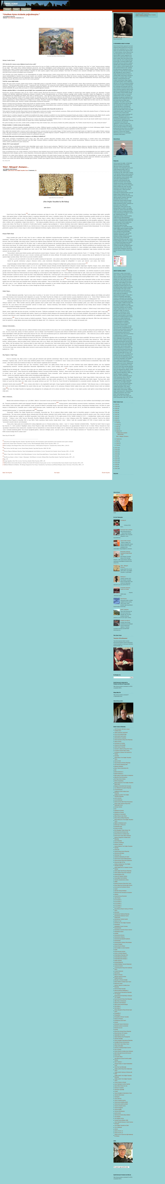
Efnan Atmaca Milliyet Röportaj (122, 817)
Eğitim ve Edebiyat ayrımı (120, 823)
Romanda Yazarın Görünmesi (121, 1024)
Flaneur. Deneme (119, 844)
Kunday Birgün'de (119, 962)
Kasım (117, 424)
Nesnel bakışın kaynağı (120, 988)
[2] (3, 443)
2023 (116, 410)
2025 (116, 406)
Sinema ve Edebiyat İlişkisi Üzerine (123, 1047)
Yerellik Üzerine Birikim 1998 (121, 1120)
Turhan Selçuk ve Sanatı (120, 1082)
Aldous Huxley (118, 741)
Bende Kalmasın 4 (119, 773)
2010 (116, 462)
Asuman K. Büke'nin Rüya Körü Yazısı (123, 748)
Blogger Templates (139, 14)
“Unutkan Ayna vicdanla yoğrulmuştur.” (21, 14)
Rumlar (116, 1029)
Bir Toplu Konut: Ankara (120, 779)
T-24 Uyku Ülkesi (118, 1056)
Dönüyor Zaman (118, 807)
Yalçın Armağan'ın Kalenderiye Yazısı (123, 1093)
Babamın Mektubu (119, 766)
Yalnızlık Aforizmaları (119, 1095)
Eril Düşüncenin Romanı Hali (121, 832)
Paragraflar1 (117, 1015)
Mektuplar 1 (123, 576)
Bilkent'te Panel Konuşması (121, 777)
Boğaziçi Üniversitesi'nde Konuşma (123, 786)
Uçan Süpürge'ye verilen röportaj (122, 1084)
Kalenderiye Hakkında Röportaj (122, 914)
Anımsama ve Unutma (120, 743)
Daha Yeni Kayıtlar (7, 472)
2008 (116, 466)
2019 (116, 418)
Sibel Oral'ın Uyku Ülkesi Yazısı (122, 1044)
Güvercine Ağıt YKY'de (120, 862)
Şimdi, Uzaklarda (124, 609)
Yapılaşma (117, 1096)
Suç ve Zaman (118, 1049)
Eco (115, 808)
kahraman (117, 912)
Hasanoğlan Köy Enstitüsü (121, 878)
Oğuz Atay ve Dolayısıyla (120, 1000)
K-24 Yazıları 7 (118, 907)
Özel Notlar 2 (118, 1008)
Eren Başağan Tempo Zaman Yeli (122, 830)
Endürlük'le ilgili (118, 826)
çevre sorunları (118, 798)
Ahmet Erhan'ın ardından (120, 738)
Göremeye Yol (118, 855)
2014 (116, 454)
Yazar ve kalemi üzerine (120, 1100)
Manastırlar (117, 973)
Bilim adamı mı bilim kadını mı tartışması (124, 775)
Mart (117, 441)
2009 (116, 464)
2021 (116, 414)
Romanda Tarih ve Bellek (126, 529)
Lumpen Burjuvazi (119, 971)
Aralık (117, 422)
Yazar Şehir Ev (118, 1098)
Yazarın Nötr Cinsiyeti (125, 540)
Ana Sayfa (56, 472)
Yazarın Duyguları (119, 1107)
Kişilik (116, 949)
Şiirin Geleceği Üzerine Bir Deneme (123, 1053)
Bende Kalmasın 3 (119, 771)
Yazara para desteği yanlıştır (121, 1102)
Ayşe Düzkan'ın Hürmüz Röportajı (122, 762)
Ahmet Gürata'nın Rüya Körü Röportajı (123, 739)
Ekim (117, 426)
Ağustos (118, 431)
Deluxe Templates (152, 14)
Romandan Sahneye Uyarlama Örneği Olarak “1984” (126, 553)
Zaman (116, 1129)
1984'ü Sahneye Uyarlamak (121, 732)
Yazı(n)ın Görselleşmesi (120, 638)
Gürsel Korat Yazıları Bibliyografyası (123, 858)
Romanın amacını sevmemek (121, 1026)
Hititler (116, 881)
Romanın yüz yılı (118, 1027)
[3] (3, 445)
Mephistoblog (142, 15)
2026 (116, 404)
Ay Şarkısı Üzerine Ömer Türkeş (122, 750)
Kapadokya (117, 924)
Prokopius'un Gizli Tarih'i (120, 1020)
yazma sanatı (118, 1113)
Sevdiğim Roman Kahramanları (122, 1042)
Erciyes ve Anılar (118, 828)
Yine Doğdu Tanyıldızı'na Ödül (122, 1125)
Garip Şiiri (117, 849)
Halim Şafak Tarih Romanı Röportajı (123, 870)
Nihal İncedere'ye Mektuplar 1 (121, 990)
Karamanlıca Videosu (120, 937)
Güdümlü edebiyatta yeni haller (122, 856)
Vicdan (116, 1091)
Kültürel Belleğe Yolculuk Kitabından (123, 964)
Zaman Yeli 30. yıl (119, 1132)
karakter (116, 933)
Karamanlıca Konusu (119, 935)
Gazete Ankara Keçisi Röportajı (122, 851)
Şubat (117, 443)
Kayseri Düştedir (118, 944)
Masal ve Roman (118, 974)
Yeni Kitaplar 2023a (119, 1118)
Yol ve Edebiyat (118, 1127)
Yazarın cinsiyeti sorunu (120, 1105)
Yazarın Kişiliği (118, 1109)
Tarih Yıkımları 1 (118, 1061)
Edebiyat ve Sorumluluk (120, 814)
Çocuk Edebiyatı (118, 800)
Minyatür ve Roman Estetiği (121, 980)
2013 (116, 456)
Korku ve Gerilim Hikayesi (121, 953)
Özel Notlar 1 (118, 1006)
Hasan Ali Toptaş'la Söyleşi (121, 876)
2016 (116, 449)
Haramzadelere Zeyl (119, 874)
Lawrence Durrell (119, 966)
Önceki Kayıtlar (106, 472)
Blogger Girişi (26, 9)
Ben (115, 770)
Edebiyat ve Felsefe (119, 812)
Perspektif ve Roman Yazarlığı (122, 1017)
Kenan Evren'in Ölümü (120, 946)
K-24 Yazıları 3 (118, 901)
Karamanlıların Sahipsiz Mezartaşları (123, 942)
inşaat (116, 889)
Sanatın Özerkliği (119, 1038)
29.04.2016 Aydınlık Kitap (120, 734)
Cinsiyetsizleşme (118, 789)
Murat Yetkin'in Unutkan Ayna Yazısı (123, 981)
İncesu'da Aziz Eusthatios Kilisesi (122, 887)
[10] (3, 462)
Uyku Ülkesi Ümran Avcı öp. (121, 1086)
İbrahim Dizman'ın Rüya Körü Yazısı (123, 883)
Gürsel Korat (10, 4)
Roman (116, 1022)
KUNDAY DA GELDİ (125, 620)
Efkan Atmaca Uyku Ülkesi (121, 816)
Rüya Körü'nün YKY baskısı (121, 1033)
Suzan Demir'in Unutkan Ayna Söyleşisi (124, 1051)
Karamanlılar (118, 940)
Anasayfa (7, 9)
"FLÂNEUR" (123, 520)
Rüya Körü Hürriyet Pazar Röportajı (123, 1031)
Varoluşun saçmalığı (119, 1089)
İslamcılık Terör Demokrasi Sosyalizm (123, 892)
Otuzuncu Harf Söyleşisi (120, 1002)
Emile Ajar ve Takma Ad (120, 824)
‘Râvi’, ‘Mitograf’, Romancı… (16, 167)
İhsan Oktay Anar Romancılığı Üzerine (123, 885)
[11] (3, 464)
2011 (116, 460)
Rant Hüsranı (123, 598)
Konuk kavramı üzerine (120, 951)
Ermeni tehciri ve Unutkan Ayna (122, 833)
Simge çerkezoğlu (119, 1045)
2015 (116, 452)
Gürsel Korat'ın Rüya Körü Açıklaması (123, 860)
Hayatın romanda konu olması (122, 879)
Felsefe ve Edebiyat (119, 842)
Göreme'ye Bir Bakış (119, 853)
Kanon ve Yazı (118, 921)
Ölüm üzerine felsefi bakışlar (121, 1004)
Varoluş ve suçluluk (119, 1087)
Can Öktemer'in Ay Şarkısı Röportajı (123, 787)
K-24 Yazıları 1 (118, 899)
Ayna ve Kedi (118, 761)
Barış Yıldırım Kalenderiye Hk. (121, 768)
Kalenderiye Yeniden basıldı (121, 919)
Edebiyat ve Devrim (119, 810)
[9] (3, 461)
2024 (116, 408)
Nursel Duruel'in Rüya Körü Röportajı (123, 999)
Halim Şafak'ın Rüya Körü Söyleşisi (123, 872)
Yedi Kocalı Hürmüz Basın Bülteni (122, 1114)
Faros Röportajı (11, 17)
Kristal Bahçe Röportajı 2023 (121, 955)
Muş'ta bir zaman (118, 983)
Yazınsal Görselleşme (120, 1111)
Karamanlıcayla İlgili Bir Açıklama (122, 938)
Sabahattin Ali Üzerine (120, 1035)
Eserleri (16, 9)
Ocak (117, 445)
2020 (116, 416)
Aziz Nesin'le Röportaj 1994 (121, 764)
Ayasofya (117, 755)
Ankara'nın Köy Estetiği (120, 745)
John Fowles (117, 898)
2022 (116, 412)
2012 (116, 458)
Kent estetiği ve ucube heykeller (122, 947)
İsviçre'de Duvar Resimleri (121, 896)
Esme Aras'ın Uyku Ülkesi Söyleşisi (123, 835)
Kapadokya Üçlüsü (119, 931)
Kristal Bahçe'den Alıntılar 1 (121, 957)
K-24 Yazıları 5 (118, 905)
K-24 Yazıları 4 (118, 903)
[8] (3, 459)
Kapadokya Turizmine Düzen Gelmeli (123, 929)
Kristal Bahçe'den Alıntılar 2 (121, 958)
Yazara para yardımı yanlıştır (121, 1104)
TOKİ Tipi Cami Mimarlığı (120, 1067)
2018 (116, 420)
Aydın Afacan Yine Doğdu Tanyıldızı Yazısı (18, 170)
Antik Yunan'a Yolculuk (120, 747)
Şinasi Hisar (117, 1055)
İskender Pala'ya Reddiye (120, 890)
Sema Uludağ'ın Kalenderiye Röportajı (124, 1040)
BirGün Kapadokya (119, 780)
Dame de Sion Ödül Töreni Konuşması (124, 801)
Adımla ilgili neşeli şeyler (120, 736)
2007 (116, 468)
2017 (116, 447)
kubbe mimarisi (118, 960)
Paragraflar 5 (118, 1013)
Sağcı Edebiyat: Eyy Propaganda (122, 1036)
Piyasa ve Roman (119, 1018)
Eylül (117, 429)
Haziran (118, 439)
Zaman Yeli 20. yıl (119, 1131)
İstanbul (116, 894)
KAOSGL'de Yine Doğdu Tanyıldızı (123, 922)
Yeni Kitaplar (117, 1116)
